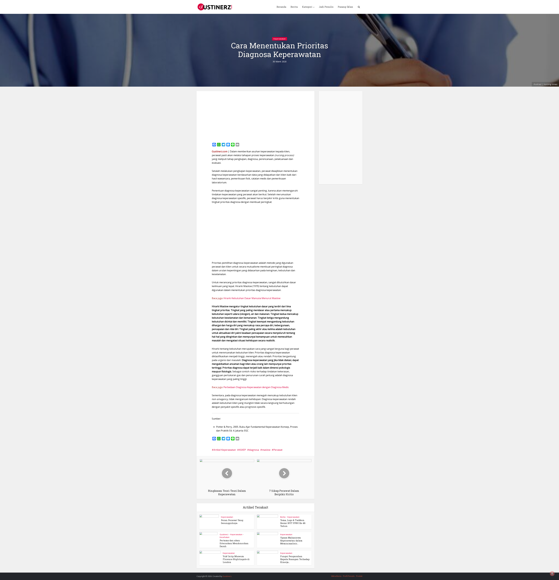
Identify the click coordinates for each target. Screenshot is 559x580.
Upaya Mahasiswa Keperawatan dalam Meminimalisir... (291, 540)
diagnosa (254, 449)
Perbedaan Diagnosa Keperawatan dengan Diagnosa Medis (256, 387)
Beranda (281, 6)
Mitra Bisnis (336, 576)
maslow (266, 449)
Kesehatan (224, 537)
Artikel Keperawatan (225, 449)
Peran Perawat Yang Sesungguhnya (232, 522)
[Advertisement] (255, 115)
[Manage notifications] (552, 573)
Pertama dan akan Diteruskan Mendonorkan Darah (234, 543)
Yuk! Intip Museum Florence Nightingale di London (236, 559)
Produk (359, 576)
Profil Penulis (349, 576)
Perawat (277, 449)
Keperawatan (280, 38)
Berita (294, 6)
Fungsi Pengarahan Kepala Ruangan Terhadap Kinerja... (295, 559)
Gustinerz (224, 534)
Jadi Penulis (326, 6)
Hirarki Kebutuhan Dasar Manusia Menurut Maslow (251, 298)
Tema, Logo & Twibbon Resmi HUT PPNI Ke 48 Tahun (292, 523)
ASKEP (242, 449)
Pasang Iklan (345, 6)
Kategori (307, 6)
